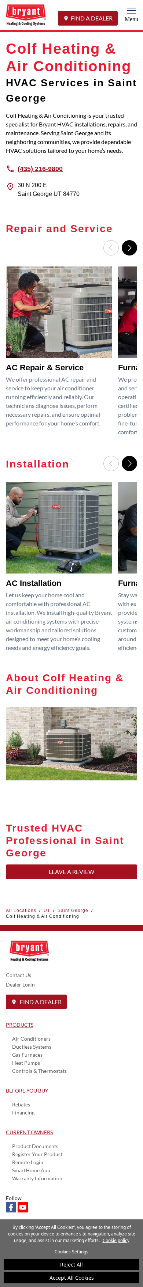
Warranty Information (37, 1178)
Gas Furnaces (27, 1055)
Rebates (21, 1104)
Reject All (71, 1264)
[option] (60, 353)
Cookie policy (116, 1240)
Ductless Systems (31, 1047)
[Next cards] (129, 247)
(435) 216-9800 (40, 168)
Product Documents (35, 1146)
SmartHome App (31, 1170)
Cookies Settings (71, 1252)
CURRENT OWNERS (29, 1132)
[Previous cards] (111, 247)
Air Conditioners (31, 1039)
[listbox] (71, 353)
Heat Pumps (26, 1063)
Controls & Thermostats (39, 1071)
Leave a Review (71, 871)
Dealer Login (20, 984)
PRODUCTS (19, 1025)
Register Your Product (37, 1154)
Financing (23, 1112)
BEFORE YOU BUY (27, 1090)
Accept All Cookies (72, 1277)
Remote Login (27, 1162)
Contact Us (18, 975)
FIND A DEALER (92, 18)
